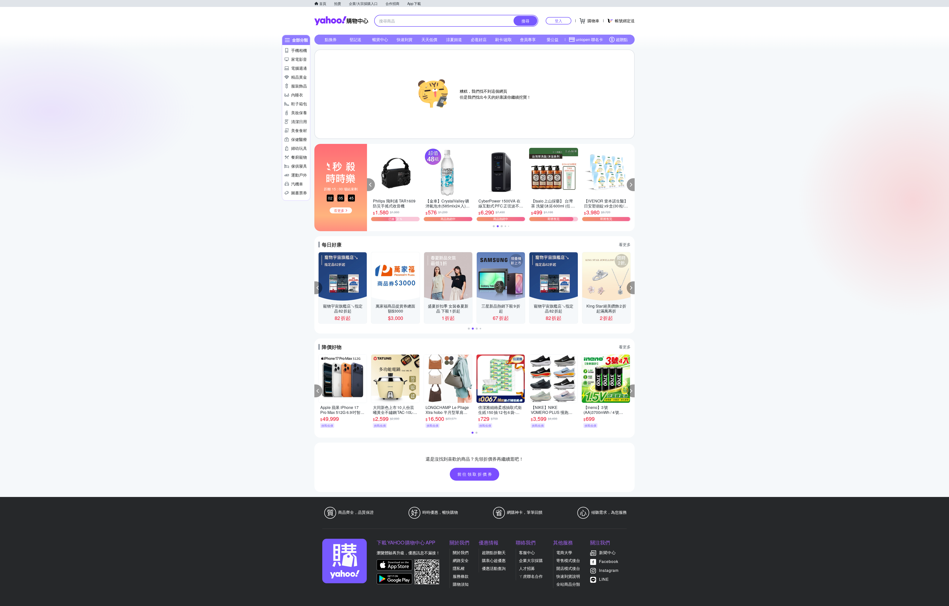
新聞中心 (607, 552)
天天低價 (429, 39)
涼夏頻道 (454, 39)
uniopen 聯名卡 (589, 39)
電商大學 (564, 552)
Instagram (609, 570)
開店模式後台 (568, 568)
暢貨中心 (380, 39)
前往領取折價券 (475, 474)
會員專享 (528, 39)
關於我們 (461, 552)
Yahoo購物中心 (341, 21)
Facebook (608, 561)
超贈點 (622, 39)
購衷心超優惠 (494, 560)
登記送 (355, 39)
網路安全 (461, 560)
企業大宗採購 (531, 560)
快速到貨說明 (568, 576)
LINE (604, 579)
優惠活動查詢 (494, 568)
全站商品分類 (568, 584)
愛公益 (553, 39)
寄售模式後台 (568, 560)
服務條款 (461, 576)
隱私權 (459, 568)
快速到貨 (404, 39)
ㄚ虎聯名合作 (531, 576)
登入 (558, 20)
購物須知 (461, 584)
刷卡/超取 (503, 39)
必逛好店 (479, 39)
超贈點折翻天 (494, 552)
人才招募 (527, 568)
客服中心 (527, 552)
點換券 (331, 39)
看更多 (625, 244)
